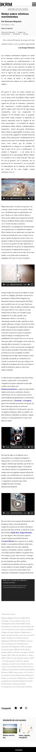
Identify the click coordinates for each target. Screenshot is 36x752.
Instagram (16, 34)
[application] (17, 189)
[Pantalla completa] (32, 198)
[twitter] (20, 708)
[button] (18, 189)
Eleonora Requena (13, 21)
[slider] (16, 198)
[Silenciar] (29, 198)
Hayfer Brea (15, 533)
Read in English (7, 28)
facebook (18, 400)
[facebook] (15, 708)
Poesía (25, 34)
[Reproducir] (4, 198)
